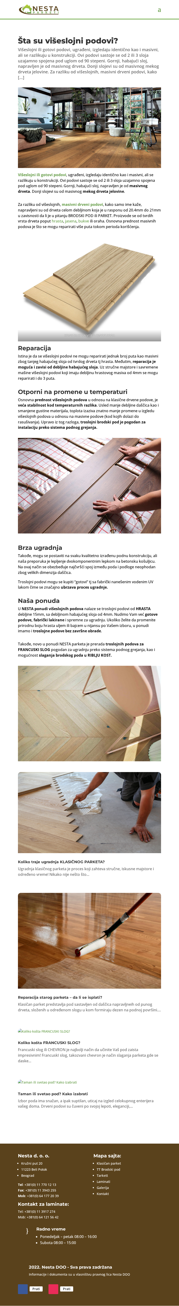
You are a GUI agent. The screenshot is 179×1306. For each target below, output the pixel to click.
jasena (70, 221)
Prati (36, 1289)
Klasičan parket (109, 1163)
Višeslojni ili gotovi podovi (42, 174)
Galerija (103, 1187)
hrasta (57, 221)
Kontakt (103, 1194)
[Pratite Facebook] (23, 1289)
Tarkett (102, 1175)
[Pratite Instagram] (53, 1289)
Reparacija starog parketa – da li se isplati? (60, 997)
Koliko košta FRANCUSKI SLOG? (49, 1043)
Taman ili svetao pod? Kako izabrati (53, 1094)
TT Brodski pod (108, 1169)
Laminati (103, 1181)
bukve (83, 221)
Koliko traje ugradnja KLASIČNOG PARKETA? (61, 862)
